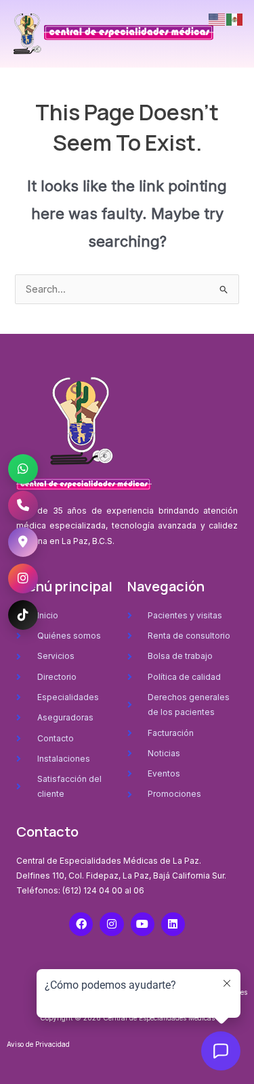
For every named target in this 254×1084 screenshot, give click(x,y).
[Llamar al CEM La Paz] (23, 505)
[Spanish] (235, 19)
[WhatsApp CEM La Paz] (23, 469)
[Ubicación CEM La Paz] (23, 542)
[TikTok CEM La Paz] (23, 615)
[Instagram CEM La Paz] (23, 578)
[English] (217, 19)
